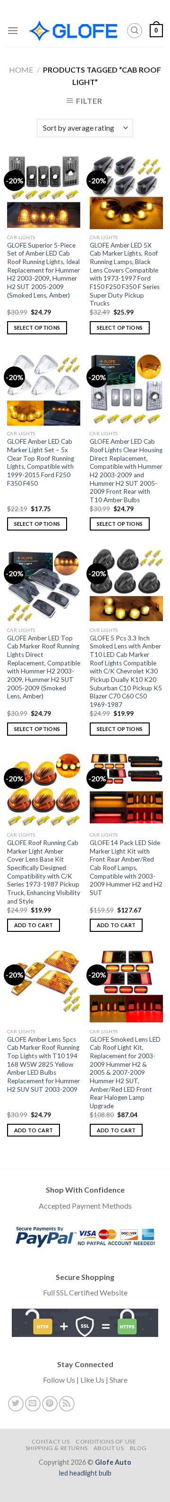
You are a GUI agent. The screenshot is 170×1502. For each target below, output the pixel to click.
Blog (138, 1448)
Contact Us (51, 1441)
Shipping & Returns (57, 1448)
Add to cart (33, 925)
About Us (109, 1448)
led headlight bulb (85, 1473)
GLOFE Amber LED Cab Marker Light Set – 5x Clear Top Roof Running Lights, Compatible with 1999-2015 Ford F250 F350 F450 (40, 462)
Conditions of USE (106, 1441)
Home (21, 69)
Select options (37, 327)
